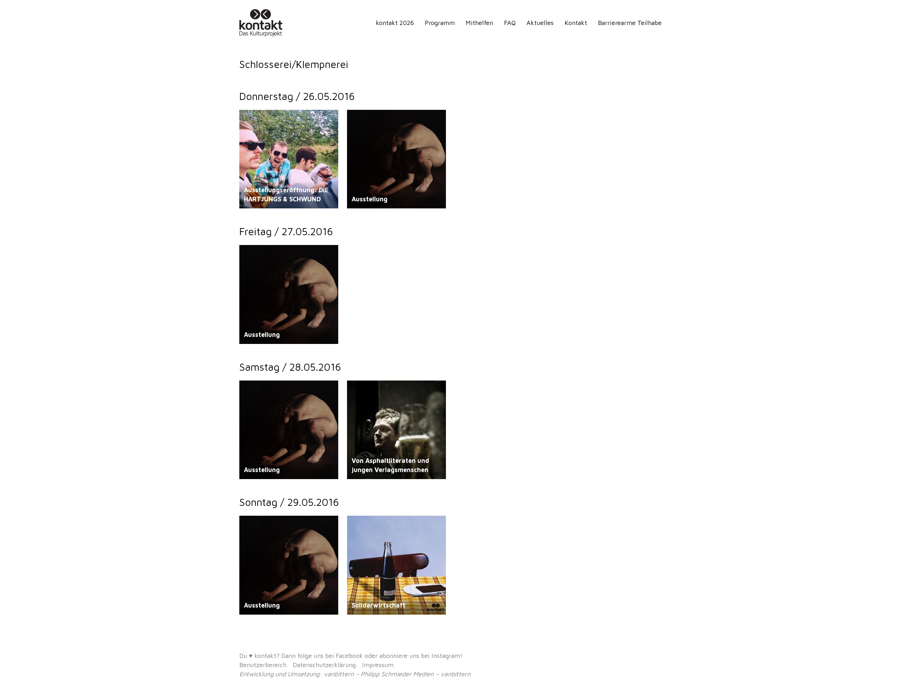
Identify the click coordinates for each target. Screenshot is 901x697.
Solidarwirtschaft (378, 605)
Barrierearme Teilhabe (630, 22)
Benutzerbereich (262, 664)
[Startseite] (262, 23)
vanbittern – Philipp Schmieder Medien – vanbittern (397, 674)
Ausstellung (370, 199)
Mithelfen (479, 22)
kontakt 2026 (395, 22)
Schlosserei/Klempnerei (270, 119)
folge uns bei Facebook (330, 655)
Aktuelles (540, 22)
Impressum (377, 664)
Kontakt (576, 22)
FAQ (510, 22)
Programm (440, 22)
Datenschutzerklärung (324, 664)
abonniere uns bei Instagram (419, 655)
